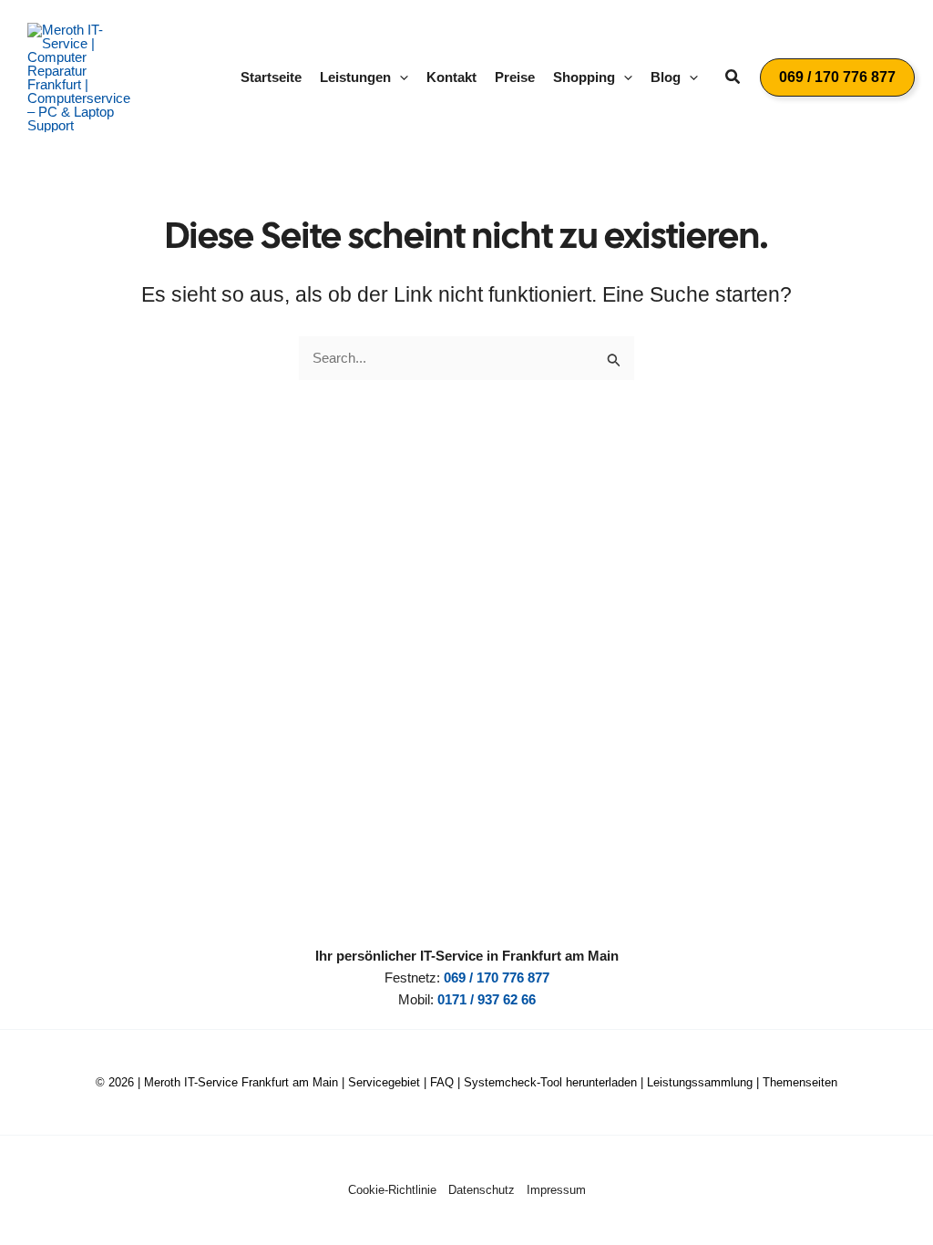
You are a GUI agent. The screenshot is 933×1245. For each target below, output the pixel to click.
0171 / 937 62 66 (486, 999)
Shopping (584, 77)
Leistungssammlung (700, 1082)
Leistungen (355, 77)
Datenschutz (481, 1190)
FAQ (442, 1082)
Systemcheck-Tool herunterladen (550, 1082)
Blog (666, 77)
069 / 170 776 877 (496, 977)
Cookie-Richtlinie (392, 1190)
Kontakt (451, 77)
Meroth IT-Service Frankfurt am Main (241, 1082)
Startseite (271, 77)
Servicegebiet (384, 1082)
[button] (399, 77)
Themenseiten (800, 1082)
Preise (515, 77)
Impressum (556, 1190)
